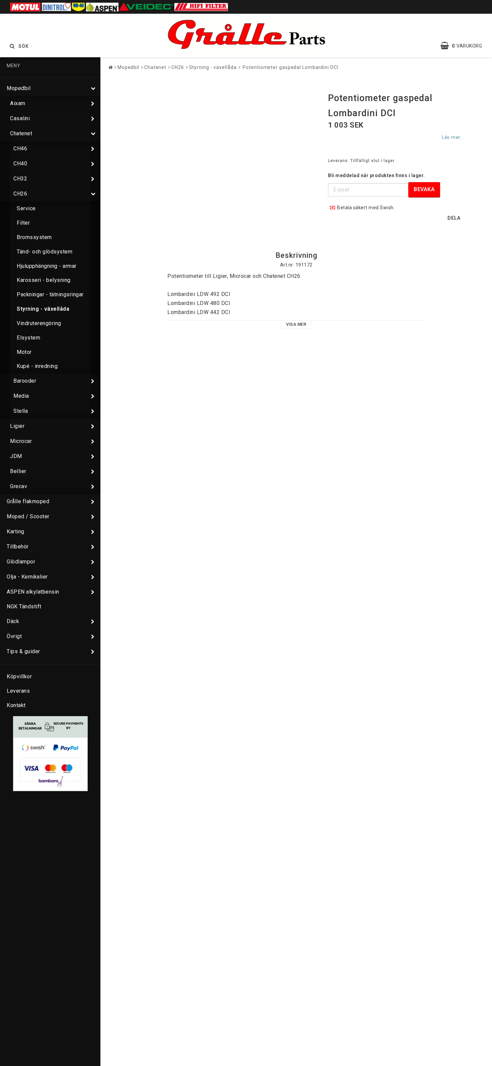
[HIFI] (201, 6)
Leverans (18, 691)
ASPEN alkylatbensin (33, 592)
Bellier (18, 471)
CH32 (20, 178)
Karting (15, 531)
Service (26, 208)
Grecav (18, 486)
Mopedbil (18, 88)
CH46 (20, 148)
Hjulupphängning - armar (47, 266)
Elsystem (28, 337)
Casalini (20, 118)
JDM (16, 456)
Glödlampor (21, 561)
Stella (20, 411)
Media (21, 396)
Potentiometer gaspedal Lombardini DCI (289, 67)
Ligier (17, 426)
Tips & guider (23, 651)
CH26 (20, 194)
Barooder (24, 381)
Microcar (21, 441)
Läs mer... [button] (453, 137)
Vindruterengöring (39, 323)
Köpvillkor (19, 676)
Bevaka (424, 189)
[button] (464, 45)
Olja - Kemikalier (27, 577)
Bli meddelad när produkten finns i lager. (376, 175)
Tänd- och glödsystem (44, 251)
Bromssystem (34, 237)
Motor (24, 352)
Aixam (17, 103)
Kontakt (16, 705)
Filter (23, 223)
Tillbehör (18, 546)
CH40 (20, 163)
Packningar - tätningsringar (50, 294)
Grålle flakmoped (28, 501)
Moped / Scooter (28, 516)
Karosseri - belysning (44, 280)
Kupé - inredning (37, 366)
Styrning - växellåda (43, 309)
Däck (13, 621)
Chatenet (21, 133)
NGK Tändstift (24, 606)
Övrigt (14, 636)
